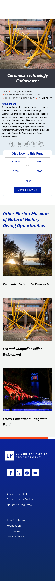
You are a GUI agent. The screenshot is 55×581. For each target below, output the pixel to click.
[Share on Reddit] (27, 144)
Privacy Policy (15, 536)
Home (4, 91)
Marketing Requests (19, 505)
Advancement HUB (18, 494)
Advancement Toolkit (20, 499)
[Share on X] (34, 144)
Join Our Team (16, 520)
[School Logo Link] (26, 456)
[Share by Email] (42, 144)
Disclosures (14, 531)
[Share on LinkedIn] (20, 144)
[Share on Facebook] (13, 144)
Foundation (14, 525)
